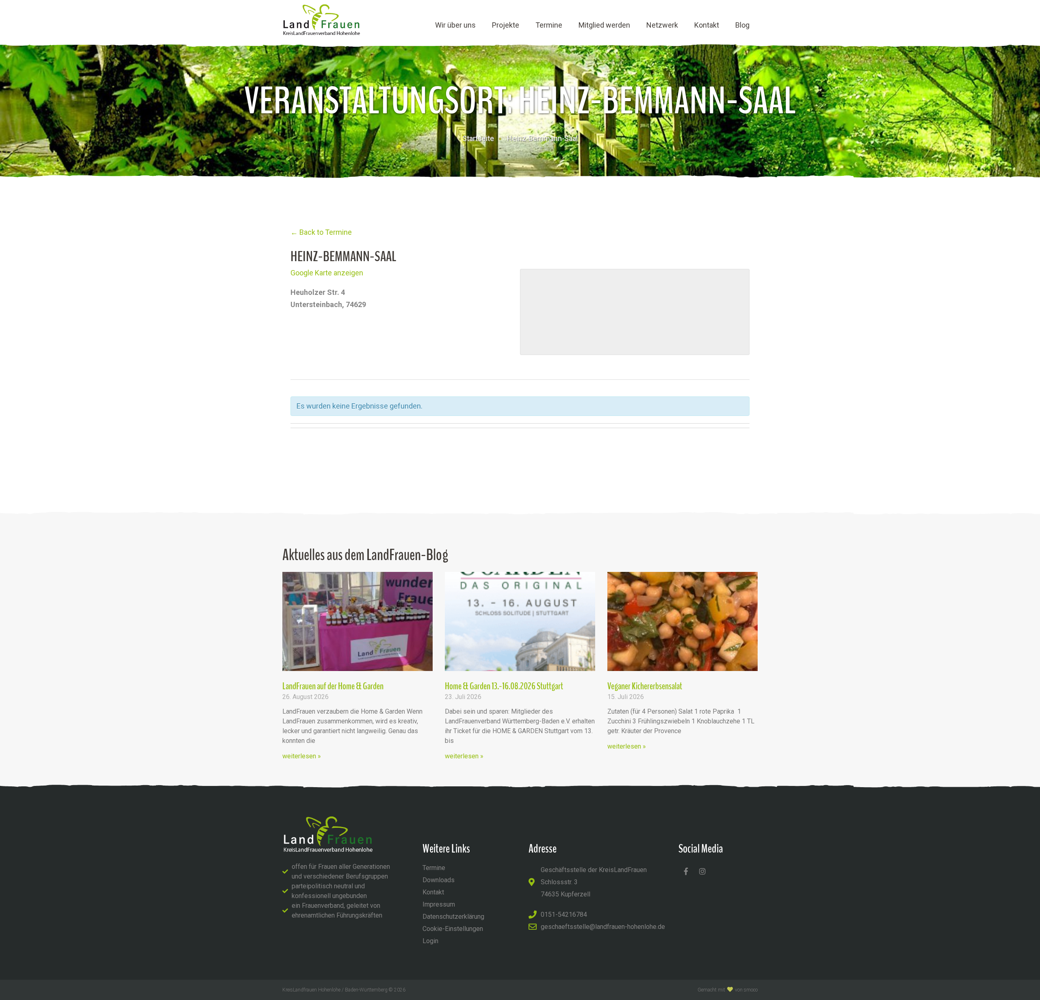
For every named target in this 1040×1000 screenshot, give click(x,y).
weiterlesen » (301, 756)
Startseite (478, 138)
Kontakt (706, 25)
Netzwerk (662, 25)
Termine (548, 25)
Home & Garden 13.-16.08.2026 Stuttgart (504, 686)
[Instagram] (702, 871)
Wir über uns (455, 25)
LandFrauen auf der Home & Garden (333, 686)
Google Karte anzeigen (326, 272)
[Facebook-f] (685, 871)
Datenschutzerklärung (453, 916)
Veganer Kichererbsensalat (644, 686)
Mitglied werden (604, 25)
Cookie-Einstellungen (452, 929)
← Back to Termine (321, 232)
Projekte (505, 25)
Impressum (438, 904)
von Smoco (746, 990)
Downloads (438, 880)
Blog (742, 25)
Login (430, 941)
